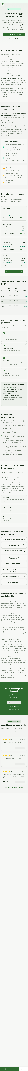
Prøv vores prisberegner (14, 271)
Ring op (24, 1069)
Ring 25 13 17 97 (15, 38)
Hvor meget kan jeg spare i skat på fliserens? (13, 551)
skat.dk (10, 387)
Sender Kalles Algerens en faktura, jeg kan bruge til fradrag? (13, 582)
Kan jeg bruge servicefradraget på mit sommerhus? (13, 557)
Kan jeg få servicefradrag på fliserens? (13, 539)
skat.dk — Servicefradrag (8, 310)
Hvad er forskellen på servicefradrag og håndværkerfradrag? (13, 545)
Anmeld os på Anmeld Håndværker (13, 787)
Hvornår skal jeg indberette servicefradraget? (13, 564)
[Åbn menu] (25, 4)
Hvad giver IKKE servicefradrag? (11, 576)
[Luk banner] (26, 1)
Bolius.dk (17, 709)
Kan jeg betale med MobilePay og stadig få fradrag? (13, 570)
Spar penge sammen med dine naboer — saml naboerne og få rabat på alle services (14, 1)
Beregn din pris (15, 702)
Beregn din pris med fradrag (15, 34)
